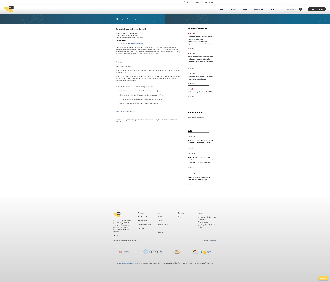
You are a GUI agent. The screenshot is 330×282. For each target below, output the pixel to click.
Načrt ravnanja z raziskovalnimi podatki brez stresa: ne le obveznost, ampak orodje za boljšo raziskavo (200, 159)
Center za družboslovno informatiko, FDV (129, 43)
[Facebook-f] (114, 235)
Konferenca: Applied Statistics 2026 (200, 92)
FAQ (202, 2)
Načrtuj (221, 9)
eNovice (207, 2)
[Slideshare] (117, 235)
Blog (197, 2)
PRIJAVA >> (120, 122)
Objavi (245, 9)
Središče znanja (258, 9)
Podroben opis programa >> (125, 111)
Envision (213, 241)
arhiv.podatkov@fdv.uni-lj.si (165, 265)
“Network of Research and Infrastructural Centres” (128, 263)
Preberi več (191, 48)
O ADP (273, 9)
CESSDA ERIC (190, 263)
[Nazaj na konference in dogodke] (117, 19)
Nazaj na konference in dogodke (129, 19)
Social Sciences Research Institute (139, 262)
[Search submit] (300, 9)
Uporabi (233, 9)
